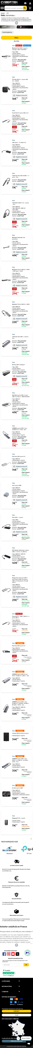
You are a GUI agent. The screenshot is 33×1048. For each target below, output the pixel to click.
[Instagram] (8, 954)
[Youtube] (13, 954)
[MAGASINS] (25, 3)
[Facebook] (4, 954)
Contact (16, 1011)
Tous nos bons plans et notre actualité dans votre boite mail (15, 961)
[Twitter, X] (17, 954)
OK (26, 964)
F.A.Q (16, 1015)
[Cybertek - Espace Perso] (30, 3)
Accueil (2, 13)
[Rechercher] (24, 8)
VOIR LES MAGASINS (17, 1041)
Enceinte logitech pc (7, 32)
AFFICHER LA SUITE (16, 23)
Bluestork (10, 853)
